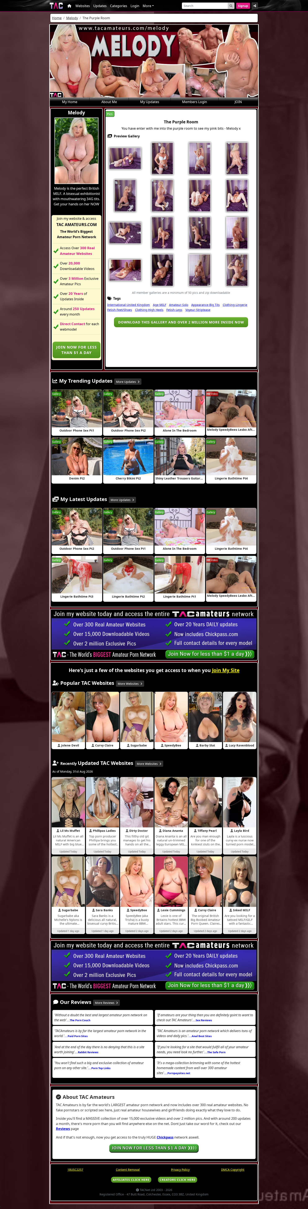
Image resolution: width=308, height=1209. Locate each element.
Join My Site (225, 670)
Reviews (63, 1128)
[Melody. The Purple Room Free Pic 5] (237, 158)
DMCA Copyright (232, 1170)
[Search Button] (231, 6)
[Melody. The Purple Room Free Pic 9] (200, 195)
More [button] (147, 6)
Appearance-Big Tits (205, 305)
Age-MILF (159, 305)
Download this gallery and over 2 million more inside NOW (181, 322)
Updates (100, 6)
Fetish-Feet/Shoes (119, 310)
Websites (82, 6)
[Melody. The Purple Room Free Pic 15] (237, 232)
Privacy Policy (180, 1170)
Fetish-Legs (174, 310)
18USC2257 (75, 1170)
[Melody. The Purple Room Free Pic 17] (125, 269)
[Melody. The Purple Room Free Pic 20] (237, 269)
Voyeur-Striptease (197, 310)
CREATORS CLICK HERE (177, 1180)
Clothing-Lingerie (235, 305)
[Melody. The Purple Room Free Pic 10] (237, 195)
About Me (109, 102)
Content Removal (128, 1170)
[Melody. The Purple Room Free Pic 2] (162, 158)
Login (135, 6)
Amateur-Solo (178, 305)
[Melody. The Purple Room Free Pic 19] (200, 269)
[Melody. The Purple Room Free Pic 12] (162, 232)
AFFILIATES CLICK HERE (131, 1180)
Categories (118, 6)
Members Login (194, 102)
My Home (69, 102)
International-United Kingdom (128, 305)
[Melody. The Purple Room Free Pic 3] (200, 158)
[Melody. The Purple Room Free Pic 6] (125, 195)
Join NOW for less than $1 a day (76, 350)
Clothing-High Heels (149, 310)
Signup (243, 6)
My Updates (149, 102)
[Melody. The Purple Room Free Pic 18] (162, 269)
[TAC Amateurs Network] (56, 6)
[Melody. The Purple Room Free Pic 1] (125, 158)
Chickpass (165, 1137)
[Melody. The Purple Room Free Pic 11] (125, 232)
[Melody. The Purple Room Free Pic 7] (162, 195)
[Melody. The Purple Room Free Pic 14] (200, 232)
